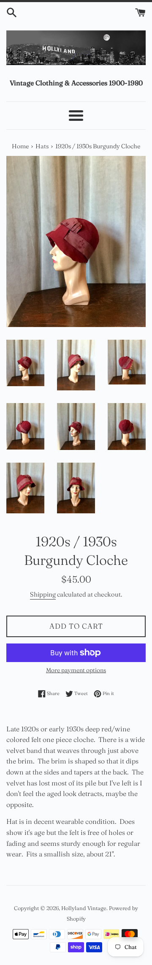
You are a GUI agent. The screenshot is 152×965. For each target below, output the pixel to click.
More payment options (76, 670)
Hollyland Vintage (83, 908)
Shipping (43, 594)
